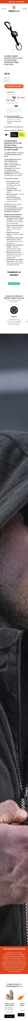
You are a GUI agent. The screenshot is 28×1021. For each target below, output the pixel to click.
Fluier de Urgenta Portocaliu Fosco (22, 1006)
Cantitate (7, 77)
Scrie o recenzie (14, 283)
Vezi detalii (9, 1016)
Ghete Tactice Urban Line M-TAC (9, 1005)
